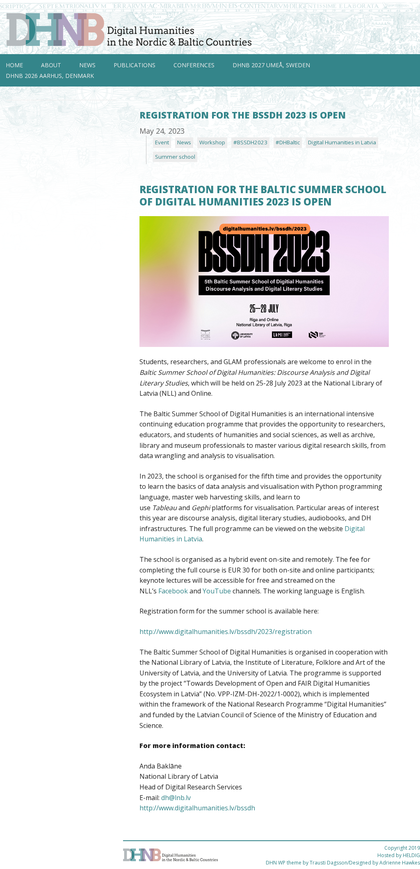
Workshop (212, 142)
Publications (134, 65)
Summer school (175, 156)
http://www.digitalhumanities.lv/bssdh (197, 807)
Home (14, 65)
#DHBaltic (288, 142)
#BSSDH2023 (250, 142)
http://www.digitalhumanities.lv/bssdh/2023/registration (225, 631)
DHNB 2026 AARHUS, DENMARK (50, 76)
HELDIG (411, 855)
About (51, 65)
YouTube (217, 590)
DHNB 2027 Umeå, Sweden (271, 65)
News (87, 65)
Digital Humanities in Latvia (342, 142)
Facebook (173, 590)
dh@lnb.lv (176, 797)
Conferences (194, 65)
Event (162, 142)
